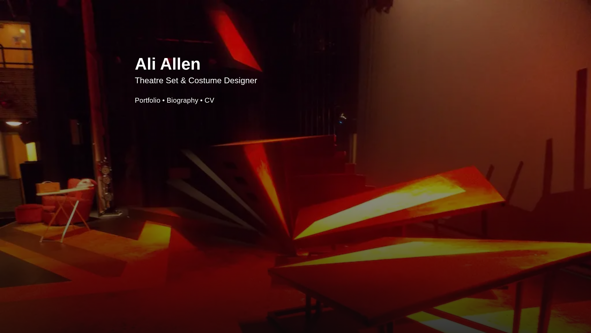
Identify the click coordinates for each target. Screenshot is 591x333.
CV (209, 100)
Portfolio (147, 100)
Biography (182, 100)
